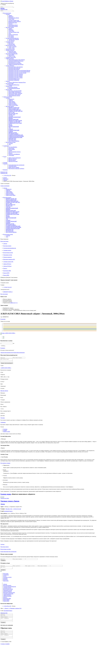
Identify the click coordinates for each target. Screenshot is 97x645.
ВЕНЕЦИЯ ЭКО (12, 138)
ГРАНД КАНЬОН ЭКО (13, 108)
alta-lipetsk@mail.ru (8, 610)
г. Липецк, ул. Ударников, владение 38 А (12, 608)
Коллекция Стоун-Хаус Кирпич (15, 75)
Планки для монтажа (13, 34)
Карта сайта (6, 580)
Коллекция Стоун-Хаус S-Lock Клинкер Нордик (19, 70)
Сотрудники (11, 155)
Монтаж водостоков (12, 161)
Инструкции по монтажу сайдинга (16, 168)
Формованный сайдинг (13, 17)
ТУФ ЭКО (10, 115)
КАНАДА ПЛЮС (12, 103)
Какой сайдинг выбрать (13, 167)
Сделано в (5, 643)
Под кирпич (11, 37)
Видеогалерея (11, 149)
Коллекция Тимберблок (13, 80)
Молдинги (10, 43)
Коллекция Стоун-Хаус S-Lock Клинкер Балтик (19, 71)
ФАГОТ (10, 124)
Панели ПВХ (9, 89)
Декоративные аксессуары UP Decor (16, 59)
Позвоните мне (4, 9)
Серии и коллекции (7, 96)
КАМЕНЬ (10, 131)
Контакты (5, 169)
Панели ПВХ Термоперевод (14, 92)
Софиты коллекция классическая (15, 64)
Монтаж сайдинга (12, 159)
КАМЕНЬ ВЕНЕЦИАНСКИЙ (15, 137)
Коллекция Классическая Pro (14, 63)
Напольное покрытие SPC (12, 53)
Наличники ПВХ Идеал (13, 84)
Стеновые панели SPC (11, 57)
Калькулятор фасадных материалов (16, 164)
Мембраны (10, 16)
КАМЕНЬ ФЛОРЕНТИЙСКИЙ (15, 135)
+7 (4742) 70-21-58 (7, 287)
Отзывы (10, 150)
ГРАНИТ (10, 125)
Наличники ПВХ (10, 83)
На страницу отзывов (5, 463)
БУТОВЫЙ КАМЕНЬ (13, 133)
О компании (6, 145)
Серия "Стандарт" (12, 46)
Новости (10, 153)
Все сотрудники (4, 294)
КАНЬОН (10, 129)
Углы (9, 33)
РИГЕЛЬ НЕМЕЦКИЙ (13, 126)
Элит (9, 144)
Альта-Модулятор (12, 166)
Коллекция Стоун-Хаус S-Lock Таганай (17, 72)
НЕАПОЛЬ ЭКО (12, 139)
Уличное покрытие (10, 50)
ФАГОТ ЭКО (11, 112)
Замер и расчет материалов (14, 157)
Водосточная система (10, 45)
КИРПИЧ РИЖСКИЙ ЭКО (14, 109)
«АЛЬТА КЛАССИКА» (6, 367)
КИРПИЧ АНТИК (12, 132)
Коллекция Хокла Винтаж (14, 68)
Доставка (5, 162)
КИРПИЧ (10, 118)
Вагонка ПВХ (11, 44)
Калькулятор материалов (19, 352)
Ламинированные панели (14, 95)
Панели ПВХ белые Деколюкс (15, 93)
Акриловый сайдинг (13, 25)
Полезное (5, 163)
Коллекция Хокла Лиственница (15, 66)
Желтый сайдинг (4, 390)
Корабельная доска (12, 22)
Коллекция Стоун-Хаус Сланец (15, 77)
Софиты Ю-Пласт (10, 58)
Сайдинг (8, 14)
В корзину (3, 348)
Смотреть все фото (5, 498)
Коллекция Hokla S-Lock (14, 78)
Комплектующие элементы (14, 21)
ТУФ (9, 127)
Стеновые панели (10, 41)
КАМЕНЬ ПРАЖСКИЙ (13, 130)
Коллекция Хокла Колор (13, 69)
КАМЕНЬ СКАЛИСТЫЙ (14, 121)
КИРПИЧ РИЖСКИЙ (13, 119)
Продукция (5, 178)
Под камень (11, 35)
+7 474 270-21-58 (7, 175)
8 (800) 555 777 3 (13, 302)
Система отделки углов (13, 20)
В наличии (3, 319)
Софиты (10, 15)
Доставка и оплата (7, 577)
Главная (5, 177)
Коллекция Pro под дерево (14, 62)
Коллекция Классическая (14, 88)
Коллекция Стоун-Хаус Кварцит (15, 74)
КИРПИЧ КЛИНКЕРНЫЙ (14, 117)
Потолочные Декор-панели (14, 94)
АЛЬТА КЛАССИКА (13, 105)
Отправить (3, 560)
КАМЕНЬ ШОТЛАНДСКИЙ (15, 123)
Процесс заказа (6, 431)
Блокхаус (10, 23)
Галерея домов (6, 494)
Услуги (4, 156)
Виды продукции (7, 13)
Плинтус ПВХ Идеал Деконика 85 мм (17, 82)
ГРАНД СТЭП (11, 56)
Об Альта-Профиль (12, 147)
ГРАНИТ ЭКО (11, 114)
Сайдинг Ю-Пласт (10, 65)
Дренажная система (10, 48)
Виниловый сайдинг (13, 26)
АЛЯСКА (10, 100)
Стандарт (10, 143)
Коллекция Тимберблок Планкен (15, 60)
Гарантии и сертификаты (14, 154)
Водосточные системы (6, 549)
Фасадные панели (10, 27)
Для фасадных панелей (13, 39)
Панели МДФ (9, 86)
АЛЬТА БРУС (11, 101)
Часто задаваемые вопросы (14, 151)
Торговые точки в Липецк (10, 501)
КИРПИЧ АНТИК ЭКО (13, 107)
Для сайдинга (11, 40)
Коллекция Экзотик (12, 87)
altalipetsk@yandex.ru (7, 291)
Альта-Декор (11, 19)
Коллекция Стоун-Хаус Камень (15, 76)
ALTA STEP (11, 54)
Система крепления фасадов (12, 38)
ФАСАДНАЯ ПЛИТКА (13, 141)
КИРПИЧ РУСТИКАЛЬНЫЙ (15, 120)
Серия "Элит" (11, 47)
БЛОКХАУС (11, 99)
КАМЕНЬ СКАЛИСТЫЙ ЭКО (15, 111)
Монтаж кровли (12, 160)
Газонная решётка (12, 52)
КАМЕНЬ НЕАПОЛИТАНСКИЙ (16, 136)
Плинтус (8, 81)
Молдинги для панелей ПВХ (15, 90)
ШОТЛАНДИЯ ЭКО (13, 113)
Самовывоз (3, 422)
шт (13, 343)
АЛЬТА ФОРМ (11, 102)
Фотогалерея (11, 148)
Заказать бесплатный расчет (7, 352)
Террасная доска (12, 51)
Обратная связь (4, 612)
